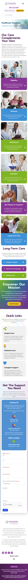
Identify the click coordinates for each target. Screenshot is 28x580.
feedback (8, 576)
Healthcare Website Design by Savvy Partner (14, 577)
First (3, 455)
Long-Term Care (14, 236)
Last (3, 460)
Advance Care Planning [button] (13, 268)
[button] (23, 3)
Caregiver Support (11, 367)
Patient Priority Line (14, 428)
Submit (5, 510)
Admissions (14, 142)
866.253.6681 (14, 7)
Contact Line (14, 419)
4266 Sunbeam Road (14, 444)
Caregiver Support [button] (12, 262)
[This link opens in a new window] (14, 441)
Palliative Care (10, 350)
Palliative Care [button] (10, 275)
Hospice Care (9, 333)
